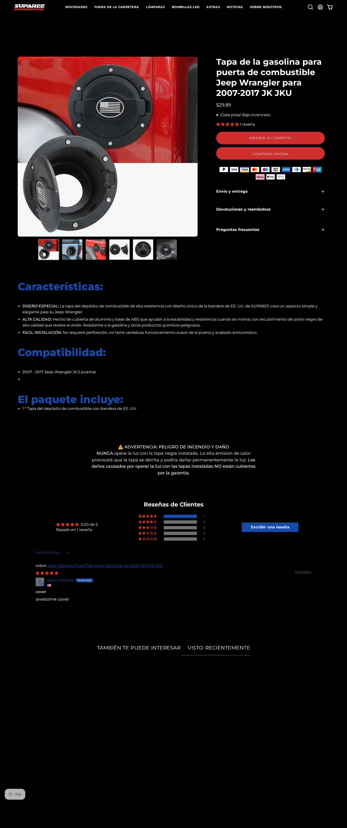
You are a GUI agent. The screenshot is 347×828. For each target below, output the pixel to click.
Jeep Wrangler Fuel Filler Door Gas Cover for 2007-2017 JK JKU (105, 565)
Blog (23, 742)
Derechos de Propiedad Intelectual (55, 733)
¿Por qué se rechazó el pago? (156, 716)
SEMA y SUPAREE (36, 707)
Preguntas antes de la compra (157, 742)
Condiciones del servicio (43, 759)
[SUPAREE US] (29, 7)
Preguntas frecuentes (237, 229)
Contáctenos (138, 750)
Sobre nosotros (33, 699)
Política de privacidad (41, 750)
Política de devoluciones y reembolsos (165, 733)
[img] (47, 573)
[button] (310, 7)
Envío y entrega (232, 191)
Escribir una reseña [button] (270, 527)
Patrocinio (28, 716)
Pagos (131, 707)
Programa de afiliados (41, 725)
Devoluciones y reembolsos (243, 209)
